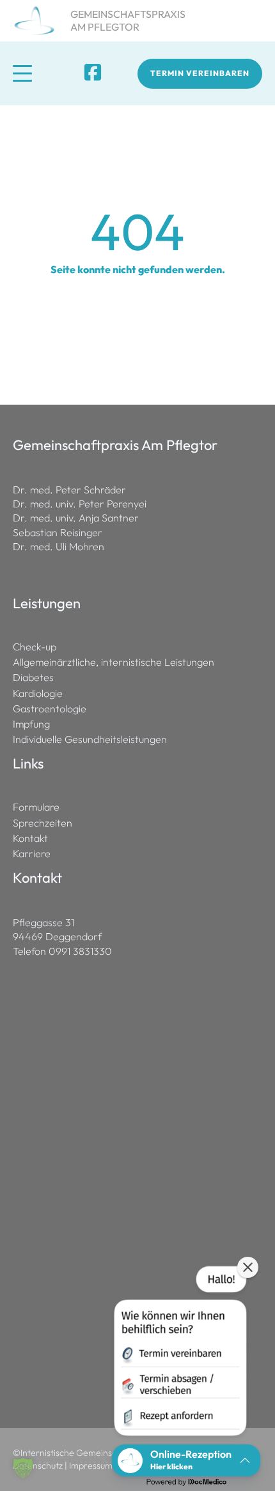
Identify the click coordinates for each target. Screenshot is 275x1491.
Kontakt (30, 838)
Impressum (91, 1465)
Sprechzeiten (42, 823)
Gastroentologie (49, 709)
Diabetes (33, 677)
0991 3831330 (80, 951)
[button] (23, 1468)
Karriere (32, 854)
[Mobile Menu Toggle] (22, 73)
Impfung (31, 724)
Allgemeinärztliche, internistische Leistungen (113, 662)
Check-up (34, 647)
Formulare (36, 807)
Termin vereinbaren (199, 73)
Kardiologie (38, 693)
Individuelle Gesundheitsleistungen (90, 739)
